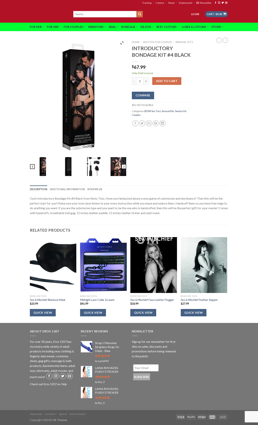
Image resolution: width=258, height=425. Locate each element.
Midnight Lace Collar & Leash (97, 299)
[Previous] (30, 280)
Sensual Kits (184, 42)
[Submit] (139, 14)
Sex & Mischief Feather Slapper (199, 299)
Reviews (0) (94, 189)
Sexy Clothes (166, 26)
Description (38, 189)
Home (135, 42)
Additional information (67, 189)
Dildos (146, 26)
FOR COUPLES (73, 26)
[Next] (227, 280)
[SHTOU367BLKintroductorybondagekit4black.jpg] (42, 166)
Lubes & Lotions (194, 26)
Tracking (146, 2)
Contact (160, 2)
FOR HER (36, 26)
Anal (112, 26)
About (171, 2)
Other (216, 26)
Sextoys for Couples (157, 42)
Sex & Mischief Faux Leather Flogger (152, 299)
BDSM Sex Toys (152, 111)
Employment (185, 2)
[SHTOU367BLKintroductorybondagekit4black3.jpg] (93, 166)
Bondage (128, 26)
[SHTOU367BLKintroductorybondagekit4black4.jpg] (118, 166)
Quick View (42, 312)
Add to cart (166, 81)
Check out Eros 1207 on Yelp (48, 384)
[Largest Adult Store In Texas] (49, 14)
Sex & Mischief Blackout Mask (47, 299)
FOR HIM (53, 26)
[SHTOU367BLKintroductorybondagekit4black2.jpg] (67, 166)
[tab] (38, 189)
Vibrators (96, 26)
